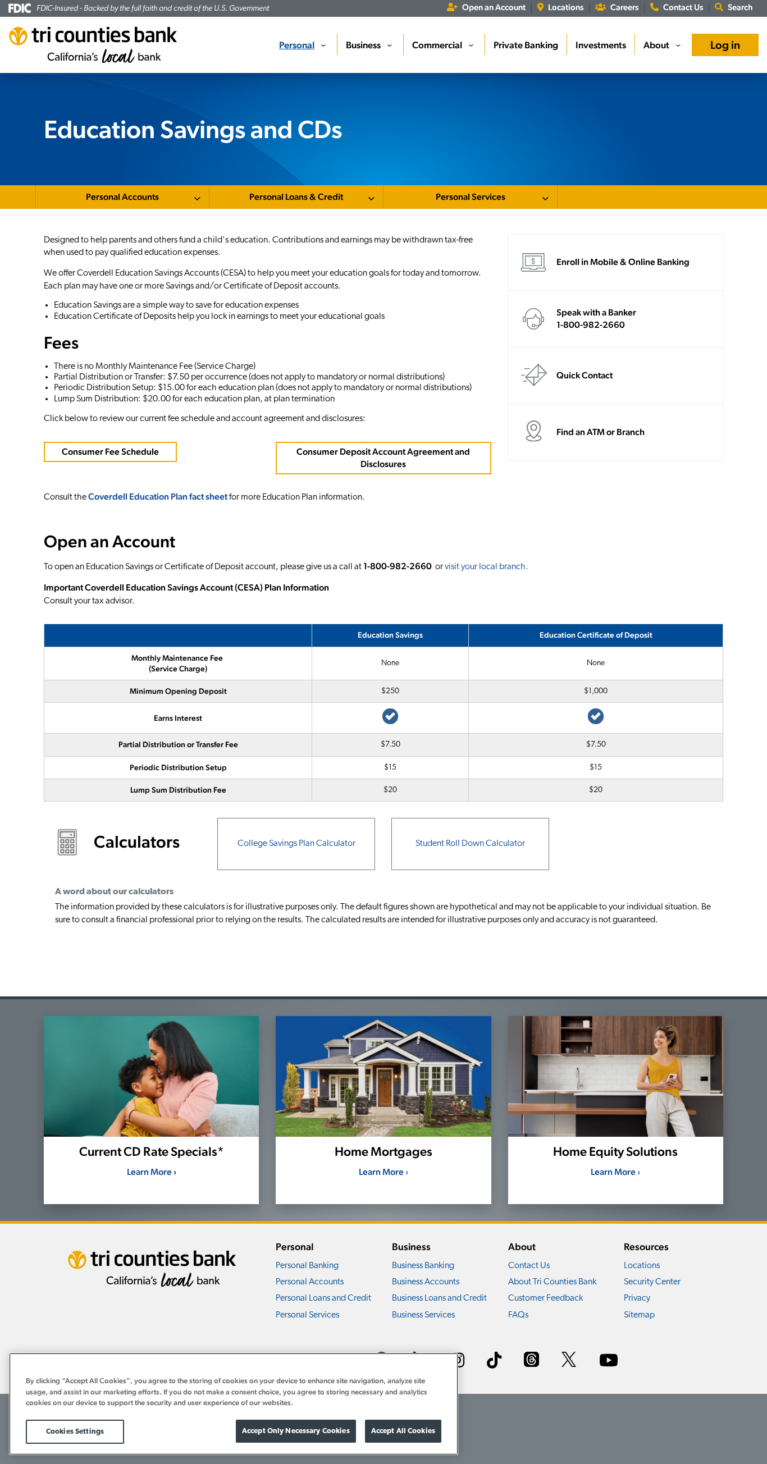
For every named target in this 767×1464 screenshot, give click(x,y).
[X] (569, 1361)
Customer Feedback (545, 1298)
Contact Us (683, 7)
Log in (725, 45)
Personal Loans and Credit (323, 1298)
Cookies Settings (75, 1431)
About (656, 45)
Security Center (652, 1282)
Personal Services (470, 196)
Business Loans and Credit (439, 1298)
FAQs (518, 1315)
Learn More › (383, 1171)
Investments (601, 45)
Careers (624, 7)
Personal (296, 45)
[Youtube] (608, 1362)
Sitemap (639, 1315)
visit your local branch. (486, 566)
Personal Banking (307, 1265)
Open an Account (494, 7)
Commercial (437, 45)
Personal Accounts (122, 196)
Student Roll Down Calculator (470, 843)
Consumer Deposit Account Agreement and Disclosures (383, 457)
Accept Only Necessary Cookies (296, 1430)
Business (363, 45)
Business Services (423, 1315)
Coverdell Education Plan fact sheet (157, 496)
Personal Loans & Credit (296, 196)
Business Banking (423, 1265)
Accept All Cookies (403, 1430)
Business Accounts (425, 1282)
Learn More (149, 1171)
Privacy (637, 1298)
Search (740, 7)
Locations (565, 7)
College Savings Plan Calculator (296, 843)
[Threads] (531, 1361)
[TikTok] (494, 1362)
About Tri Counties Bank (552, 1282)
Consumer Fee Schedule (110, 451)
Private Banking (526, 45)
